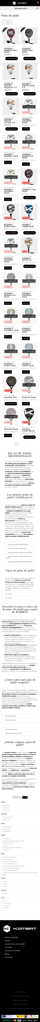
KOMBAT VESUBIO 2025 (26, 330)
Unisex (6, 810)
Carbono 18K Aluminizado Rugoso (13, 866)
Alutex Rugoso (8, 859)
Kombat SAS (10, 397)
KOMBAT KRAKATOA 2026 (27, 156)
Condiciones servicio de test (20, 996)
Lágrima (6, 829)
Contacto (9, 957)
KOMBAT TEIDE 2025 (28, 365)
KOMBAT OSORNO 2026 (8, 191)
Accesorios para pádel (15, 944)
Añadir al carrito (12, 58)
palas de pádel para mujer (23, 622)
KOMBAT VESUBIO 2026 (8, 260)
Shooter (6, 905)
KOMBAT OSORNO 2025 (11, 329)
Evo (5, 901)
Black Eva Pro (8, 843)
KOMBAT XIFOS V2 (27, 259)
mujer (23, 766)
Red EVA (6, 850)
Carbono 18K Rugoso (10, 870)
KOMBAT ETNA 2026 (10, 226)
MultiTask (7, 903)
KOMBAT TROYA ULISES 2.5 (9, 121)
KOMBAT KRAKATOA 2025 (10, 295)
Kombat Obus (11, 429)
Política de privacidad (20, 1000)
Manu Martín (8, 817)
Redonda (6, 831)
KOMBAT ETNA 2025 (9, 365)
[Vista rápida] (29, 114)
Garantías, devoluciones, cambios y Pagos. (20, 1008)
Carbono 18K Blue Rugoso (11, 868)
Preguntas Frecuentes (20, 1004)
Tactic (5, 907)
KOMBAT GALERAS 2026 (27, 121)
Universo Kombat (13, 951)
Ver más (25, 129)
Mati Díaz (7, 819)
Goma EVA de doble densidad (12, 847)
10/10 (5, 886)
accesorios (20, 768)
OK (26, 797)
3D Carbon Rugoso (9, 857)
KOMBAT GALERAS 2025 (27, 295)
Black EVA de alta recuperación (13, 841)
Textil (7, 941)
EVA (5, 845)
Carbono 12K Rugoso (10, 863)
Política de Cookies (20, 992)
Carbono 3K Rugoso (9, 861)
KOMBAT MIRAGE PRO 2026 (10, 50)
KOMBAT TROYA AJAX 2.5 (28, 85)
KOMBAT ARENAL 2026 (11, 155)
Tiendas (8, 947)
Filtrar (8, 22)
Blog (7, 954)
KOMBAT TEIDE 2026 (28, 226)
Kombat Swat (29, 397)
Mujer (6, 807)
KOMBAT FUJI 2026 (29, 190)
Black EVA (7, 838)
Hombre (6, 805)
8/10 (5, 882)
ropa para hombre (11, 766)
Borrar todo (17, 797)
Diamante (7, 827)
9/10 (5, 884)
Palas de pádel (11, 937)
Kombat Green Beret (28, 430)
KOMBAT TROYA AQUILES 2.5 (10, 85)
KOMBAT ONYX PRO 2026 (27, 50)
